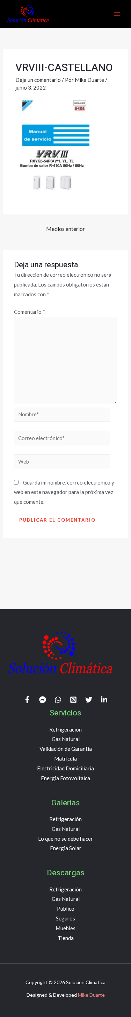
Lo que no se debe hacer (65, 838)
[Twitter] (88, 699)
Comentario (29, 312)
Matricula (65, 758)
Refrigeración (65, 729)
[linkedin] (104, 699)
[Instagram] (73, 699)
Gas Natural (66, 739)
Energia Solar (65, 848)
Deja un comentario (38, 80)
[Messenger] (42, 699)
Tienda (66, 938)
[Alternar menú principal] (117, 14)
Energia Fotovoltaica (65, 778)
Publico (65, 908)
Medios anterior (65, 228)
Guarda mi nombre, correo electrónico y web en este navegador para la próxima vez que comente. (64, 492)
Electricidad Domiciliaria (65, 768)
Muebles (65, 928)
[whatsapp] (57, 699)
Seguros (65, 918)
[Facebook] (27, 699)
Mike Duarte (91, 995)
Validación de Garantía (65, 749)
